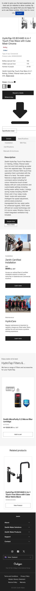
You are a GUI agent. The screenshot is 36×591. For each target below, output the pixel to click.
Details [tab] (8, 139)
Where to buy (9, 97)
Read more (10, 76)
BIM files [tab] (23, 143)
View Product (18, 505)
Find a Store (11, 224)
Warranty (23, 582)
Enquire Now (11, 221)
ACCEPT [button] (19, 13)
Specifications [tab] (23, 139)
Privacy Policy (25, 576)
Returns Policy (12, 582)
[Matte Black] (9, 86)
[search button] (15, 82)
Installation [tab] (9, 143)
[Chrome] (4, 86)
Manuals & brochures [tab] (11, 151)
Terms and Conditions (11, 576)
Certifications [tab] (9, 147)
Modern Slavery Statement (16, 579)
